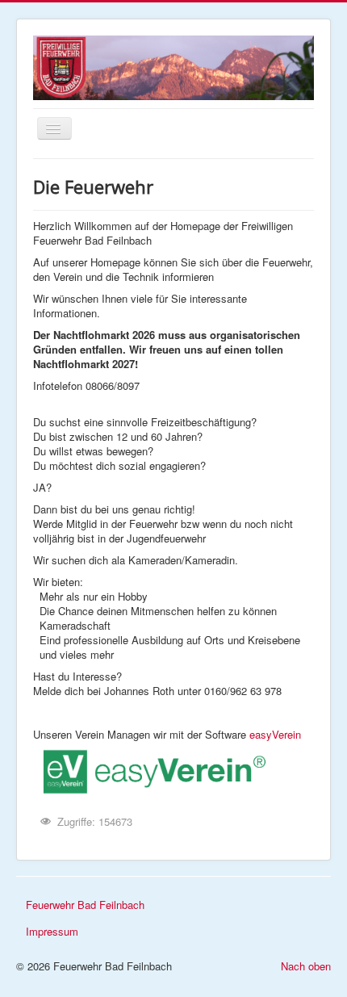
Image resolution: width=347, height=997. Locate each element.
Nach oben (306, 966)
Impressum (52, 931)
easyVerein (275, 734)
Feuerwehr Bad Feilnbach (85, 904)
